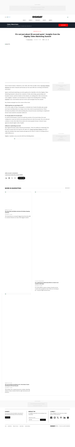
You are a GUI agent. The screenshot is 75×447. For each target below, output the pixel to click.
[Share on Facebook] (9, 178)
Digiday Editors (30, 39)
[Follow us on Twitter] (58, 416)
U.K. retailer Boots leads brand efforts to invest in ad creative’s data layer (46, 283)
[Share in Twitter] (44, 39)
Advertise (10, 426)
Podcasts (38, 20)
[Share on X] (12, 178)
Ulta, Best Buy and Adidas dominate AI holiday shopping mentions (17, 212)
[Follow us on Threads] (61, 416)
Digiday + (31, 20)
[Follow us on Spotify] (68, 416)
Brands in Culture (8, 209)
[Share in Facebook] (43, 39)
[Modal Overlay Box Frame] (37, 419)
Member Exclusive (38, 31)
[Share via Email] (15, 178)
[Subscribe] (68, 17)
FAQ (5, 426)
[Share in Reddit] (48, 39)
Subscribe (7, 417)
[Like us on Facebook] (51, 416)
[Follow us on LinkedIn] (64, 416)
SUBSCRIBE (63, 25)
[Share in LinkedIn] (46, 39)
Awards (50, 20)
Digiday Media (27, 426)
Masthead (22, 426)
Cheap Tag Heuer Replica (36, 129)
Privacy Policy (15, 426)
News (24, 20)
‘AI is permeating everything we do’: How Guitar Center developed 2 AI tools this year (17, 385)
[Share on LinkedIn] (6, 178)
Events (44, 20)
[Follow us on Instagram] (54, 416)
